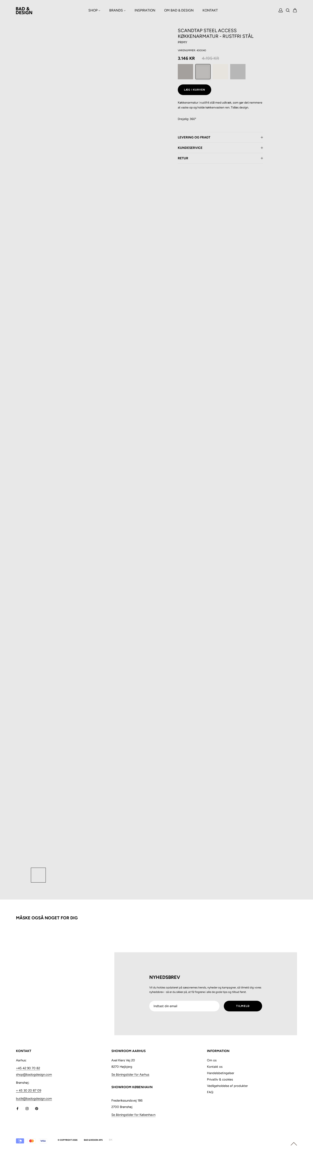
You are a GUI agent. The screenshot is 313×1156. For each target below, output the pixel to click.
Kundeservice (190, 148)
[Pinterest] (36, 1108)
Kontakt (210, 10)
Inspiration (145, 10)
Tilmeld (243, 1006)
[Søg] (288, 11)
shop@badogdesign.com (34, 1074)
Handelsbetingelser (220, 1073)
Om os (212, 1060)
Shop (93, 10)
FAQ (210, 1092)
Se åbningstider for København (133, 1115)
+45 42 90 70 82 (28, 1068)
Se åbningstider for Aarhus (130, 1074)
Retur (183, 158)
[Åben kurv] (295, 10)
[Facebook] (17, 1108)
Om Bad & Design (179, 10)
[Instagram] (27, 1108)
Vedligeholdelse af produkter (227, 1086)
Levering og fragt (194, 137)
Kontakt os (215, 1067)
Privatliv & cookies (220, 1079)
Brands (116, 10)
